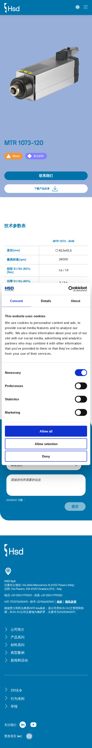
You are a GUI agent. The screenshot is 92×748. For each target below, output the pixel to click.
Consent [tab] (16, 300)
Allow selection (46, 444)
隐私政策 (70, 601)
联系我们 (46, 175)
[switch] (81, 386)
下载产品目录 (42, 188)
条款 (59, 601)
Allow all (46, 431)
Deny (46, 456)
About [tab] (75, 300)
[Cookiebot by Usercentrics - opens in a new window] (68, 289)
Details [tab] (46, 300)
